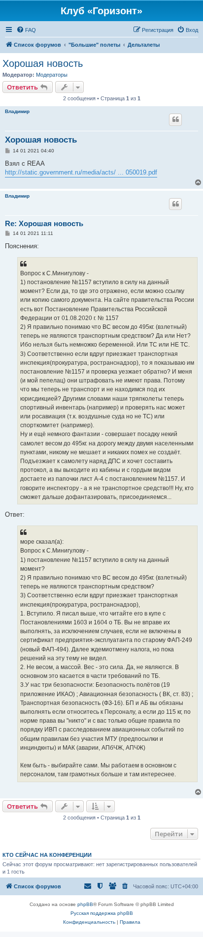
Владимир (17, 111)
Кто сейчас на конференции (47, 855)
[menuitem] (26, 30)
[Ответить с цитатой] (175, 119)
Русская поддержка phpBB (101, 913)
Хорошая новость (42, 63)
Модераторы (52, 75)
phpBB (85, 904)
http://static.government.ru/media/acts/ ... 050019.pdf (81, 172)
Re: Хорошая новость (44, 223)
